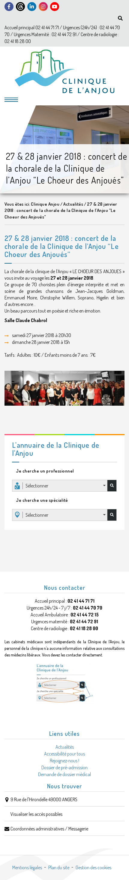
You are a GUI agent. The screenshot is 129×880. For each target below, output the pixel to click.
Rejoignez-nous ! (64, 761)
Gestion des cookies (93, 867)
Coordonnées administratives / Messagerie (49, 829)
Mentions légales (27, 867)
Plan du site (58, 867)
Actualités (65, 747)
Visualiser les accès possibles (36, 814)
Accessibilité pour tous (64, 754)
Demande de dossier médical (64, 774)
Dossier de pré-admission (64, 767)
